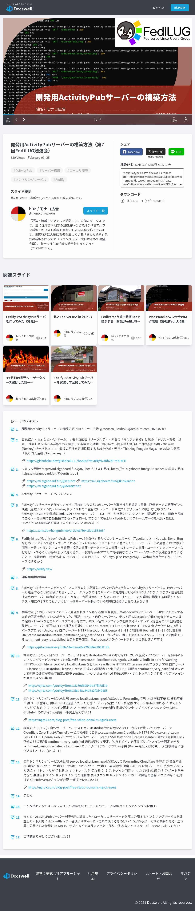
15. (18, 806)
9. (17, 612)
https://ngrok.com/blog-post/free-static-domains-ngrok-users (72, 719)
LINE (179, 152)
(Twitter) (157, 152)
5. (17, 505)
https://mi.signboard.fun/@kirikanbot (108, 481)
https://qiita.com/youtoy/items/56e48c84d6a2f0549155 (68, 690)
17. (18, 837)
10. (18, 655)
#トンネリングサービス (30, 179)
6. (17, 539)
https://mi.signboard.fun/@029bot (51, 481)
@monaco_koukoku (42, 213)
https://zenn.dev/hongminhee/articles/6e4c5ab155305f (66, 530)
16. (18, 817)
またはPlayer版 (155, 156)
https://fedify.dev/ (39, 569)
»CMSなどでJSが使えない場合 (153, 165)
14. (18, 796)
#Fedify (59, 179)
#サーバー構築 (50, 170)
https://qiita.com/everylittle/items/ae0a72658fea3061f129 (68, 647)
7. (17, 577)
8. (17, 588)
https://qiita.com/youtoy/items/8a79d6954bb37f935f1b (68, 685)
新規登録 (179, 8)
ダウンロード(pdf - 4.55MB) (145, 200)
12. (18, 728)
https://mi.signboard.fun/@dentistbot (54, 486)
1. (17, 429)
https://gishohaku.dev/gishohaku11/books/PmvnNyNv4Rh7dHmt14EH (76, 460)
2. (17, 440)
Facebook (134, 152)
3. (17, 469)
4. (17, 494)
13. (18, 762)
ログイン (158, 8)
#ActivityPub (23, 170)
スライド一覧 (95, 210)
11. (18, 699)
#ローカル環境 (78, 170)
